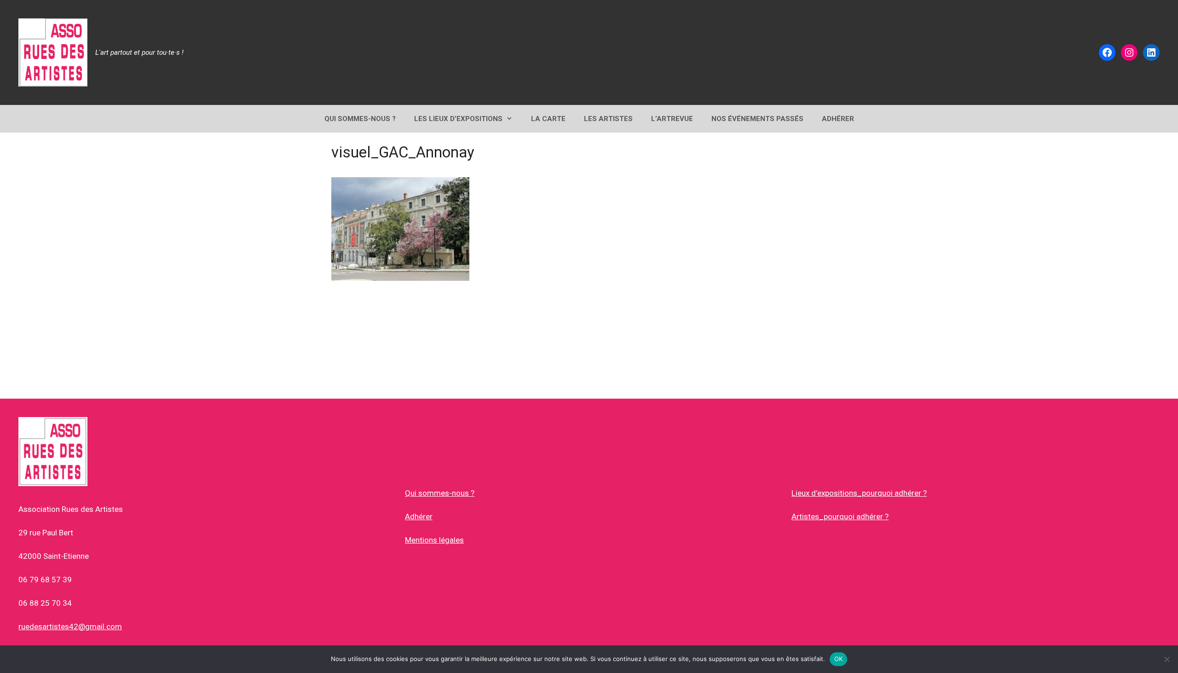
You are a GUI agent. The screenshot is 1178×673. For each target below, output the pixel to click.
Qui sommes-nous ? (439, 493)
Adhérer (419, 516)
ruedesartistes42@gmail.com (70, 626)
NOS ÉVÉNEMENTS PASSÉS (757, 119)
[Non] (1166, 659)
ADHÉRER (838, 119)
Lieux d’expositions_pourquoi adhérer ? (859, 493)
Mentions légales (434, 540)
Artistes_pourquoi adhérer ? (840, 516)
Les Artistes (608, 119)
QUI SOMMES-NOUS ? (360, 119)
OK (838, 658)
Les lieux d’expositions (458, 119)
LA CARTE (548, 119)
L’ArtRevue (672, 119)
